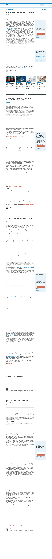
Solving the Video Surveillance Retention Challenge (30, 84)
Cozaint (9, 424)
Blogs (28, 6)
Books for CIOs (38, 6)
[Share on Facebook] (42, 9)
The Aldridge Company (9, 28)
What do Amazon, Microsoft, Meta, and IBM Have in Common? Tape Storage (10, 84)
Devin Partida (18, 88)
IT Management (13, 6)
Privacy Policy (38, 37)
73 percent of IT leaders (14, 296)
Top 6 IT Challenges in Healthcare (40, 84)
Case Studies (32, 6)
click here (23, 67)
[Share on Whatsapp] (45, 9)
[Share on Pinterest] (44, 9)
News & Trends (24, 6)
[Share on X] (43, 9)
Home (6, 9)
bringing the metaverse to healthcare (11, 334)
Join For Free (41, 146)
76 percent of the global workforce (13, 356)
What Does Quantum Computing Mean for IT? (19, 84)
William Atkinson (9, 15)
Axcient (16, 29)
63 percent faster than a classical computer (26, 267)
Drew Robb (7, 89)
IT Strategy (18, 6)
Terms (44, 457)
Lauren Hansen (38, 88)
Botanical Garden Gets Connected (40, 56)
